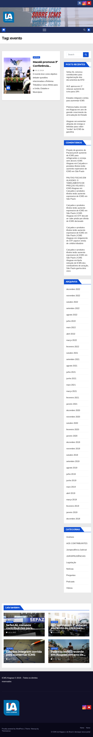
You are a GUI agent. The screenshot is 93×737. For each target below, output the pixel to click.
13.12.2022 (12, 659)
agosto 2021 (71, 366)
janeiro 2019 (71, 512)
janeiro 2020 (71, 436)
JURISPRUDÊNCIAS (75, 556)
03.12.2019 (39, 70)
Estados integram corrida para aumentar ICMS (24, 653)
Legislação (71, 563)
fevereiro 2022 (72, 347)
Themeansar (6, 731)
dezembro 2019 (73, 442)
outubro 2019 (72, 455)
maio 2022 (71, 327)
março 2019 (71, 500)
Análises (70, 537)
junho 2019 (71, 480)
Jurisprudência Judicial (76, 550)
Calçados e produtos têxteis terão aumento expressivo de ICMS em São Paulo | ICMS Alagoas (76, 210)
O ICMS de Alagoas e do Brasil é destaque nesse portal (70, 732)
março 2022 (71, 340)
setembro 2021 (73, 359)
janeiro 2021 (71, 404)
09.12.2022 (57, 659)
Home (82, 728)
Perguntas (70, 575)
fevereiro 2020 (72, 429)
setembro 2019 (73, 461)
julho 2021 (71, 372)
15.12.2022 (57, 632)
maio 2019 (71, 487)
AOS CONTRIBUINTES (76, 543)
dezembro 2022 (73, 289)
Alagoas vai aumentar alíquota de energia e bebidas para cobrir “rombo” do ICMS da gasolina (76, 126)
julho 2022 (71, 321)
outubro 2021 (72, 353)
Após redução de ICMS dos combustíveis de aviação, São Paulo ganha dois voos (77, 265)
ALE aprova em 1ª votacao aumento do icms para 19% (75, 89)
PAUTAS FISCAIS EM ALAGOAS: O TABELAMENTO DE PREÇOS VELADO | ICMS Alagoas (76, 183)
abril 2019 (70, 493)
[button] (84, 30)
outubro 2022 (72, 302)
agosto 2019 (71, 468)
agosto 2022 (71, 315)
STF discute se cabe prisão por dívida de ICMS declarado (77, 218)
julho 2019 (71, 474)
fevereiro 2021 (72, 398)
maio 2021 (71, 385)
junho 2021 (71, 378)
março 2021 (71, 391)
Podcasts (70, 582)
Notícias (36, 57)
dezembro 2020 (73, 410)
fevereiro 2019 (72, 506)
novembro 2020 (73, 417)
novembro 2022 (73, 296)
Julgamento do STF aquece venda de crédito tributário (77, 240)
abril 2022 (70, 334)
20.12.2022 (12, 632)
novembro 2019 (73, 449)
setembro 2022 (73, 308)
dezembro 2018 (73, 519)
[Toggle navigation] (44, 30)
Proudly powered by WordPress (13, 729)
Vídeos (69, 588)
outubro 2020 (72, 423)
